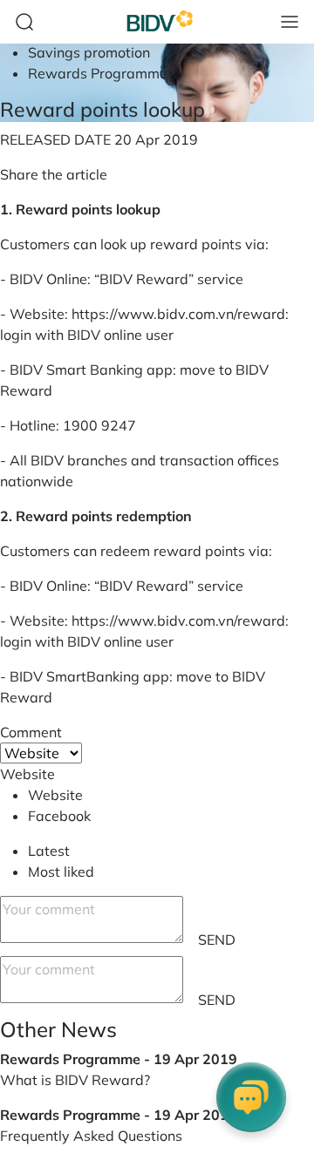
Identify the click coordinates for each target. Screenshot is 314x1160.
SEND (217, 939)
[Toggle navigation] (289, 21)
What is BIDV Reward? (75, 1080)
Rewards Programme (97, 73)
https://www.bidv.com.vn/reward (178, 313)
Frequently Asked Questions (91, 1135)
